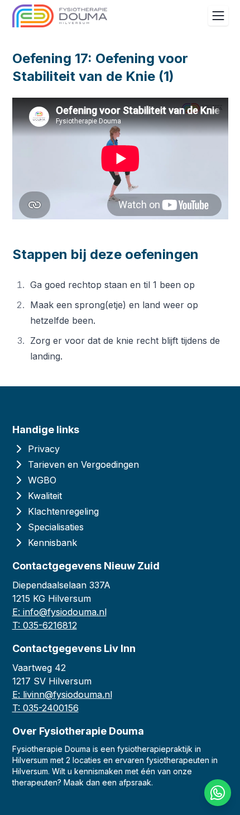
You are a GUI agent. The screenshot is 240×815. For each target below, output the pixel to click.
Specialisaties (56, 527)
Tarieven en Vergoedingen (83, 464)
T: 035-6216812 (44, 625)
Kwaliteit (45, 495)
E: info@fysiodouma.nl (59, 611)
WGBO (42, 480)
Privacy (44, 448)
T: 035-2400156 (45, 707)
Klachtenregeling (63, 511)
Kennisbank (52, 542)
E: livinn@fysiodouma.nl (62, 694)
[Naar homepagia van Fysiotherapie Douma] (59, 15)
